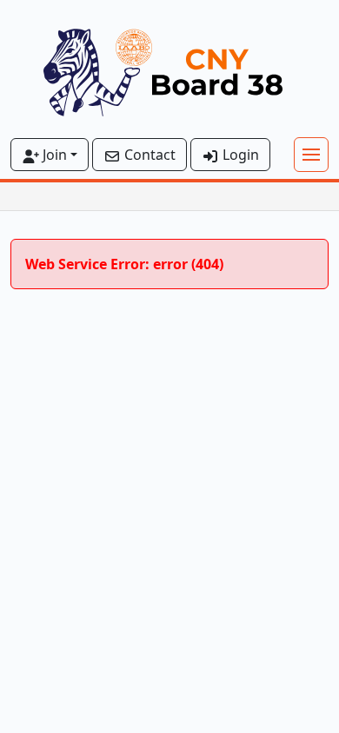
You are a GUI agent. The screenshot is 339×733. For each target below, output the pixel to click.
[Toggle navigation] (311, 154)
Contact (148, 154)
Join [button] (53, 154)
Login (239, 154)
